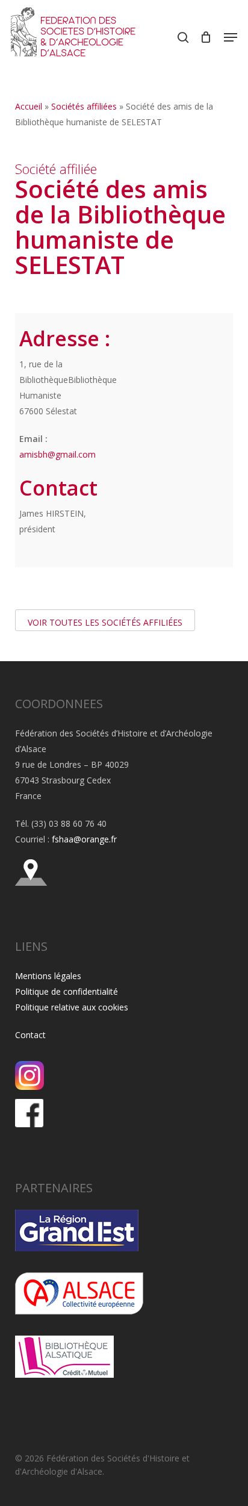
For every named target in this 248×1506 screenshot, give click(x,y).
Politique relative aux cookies (71, 1007)
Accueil (28, 106)
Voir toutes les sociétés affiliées (105, 622)
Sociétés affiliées (84, 106)
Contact (30, 1035)
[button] (230, 37)
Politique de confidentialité (66, 991)
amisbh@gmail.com (57, 454)
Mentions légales (48, 976)
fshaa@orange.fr (84, 839)
